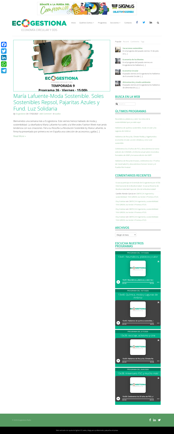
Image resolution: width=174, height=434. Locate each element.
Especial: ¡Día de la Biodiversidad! (143, 189)
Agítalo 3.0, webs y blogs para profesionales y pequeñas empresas (96, 430)
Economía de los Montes (133, 59)
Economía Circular (130, 71)
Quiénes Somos (85, 22)
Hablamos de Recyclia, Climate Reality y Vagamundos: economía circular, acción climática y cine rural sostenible (136, 139)
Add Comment (45, 113)
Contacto (128, 22)
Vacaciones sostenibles (132, 48)
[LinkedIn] (4, 57)
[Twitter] (4, 51)
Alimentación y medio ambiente (136, 82)
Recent (126, 41)
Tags (142, 41)
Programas (102, 22)
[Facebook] (4, 44)
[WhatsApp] (4, 64)
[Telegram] (4, 70)
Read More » (19, 136)
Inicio (73, 22)
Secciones (114, 22)
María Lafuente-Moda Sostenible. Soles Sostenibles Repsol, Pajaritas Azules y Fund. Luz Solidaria (58, 102)
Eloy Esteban (121, 201)
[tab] (118, 41)
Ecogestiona (21, 113)
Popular (118, 41)
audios (58, 113)
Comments (134, 41)
